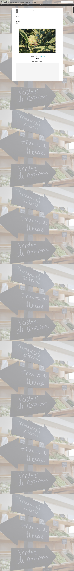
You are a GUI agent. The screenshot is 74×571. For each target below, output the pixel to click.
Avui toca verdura (37, 11)
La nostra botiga (27, 4)
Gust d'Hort (43, 56)
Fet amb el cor (20, 4)
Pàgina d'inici (9, 4)
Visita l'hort (42, 4)
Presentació (14, 4)
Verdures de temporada (35, 4)
